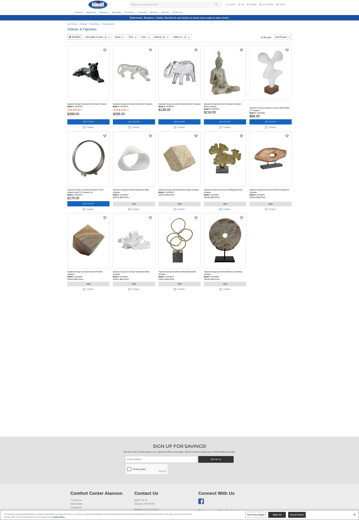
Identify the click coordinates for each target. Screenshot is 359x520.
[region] (179, 515)
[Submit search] (216, 4)
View (134, 204)
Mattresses (91, 12)
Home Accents (109, 24)
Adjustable (116, 12)
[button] (227, 4)
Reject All (277, 515)
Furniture (79, 12)
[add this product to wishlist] (105, 50)
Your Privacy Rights (255, 515)
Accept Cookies (297, 515)
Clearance (103, 12)
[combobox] (98, 37)
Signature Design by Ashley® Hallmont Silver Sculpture (179, 104)
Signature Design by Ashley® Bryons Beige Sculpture (178, 190)
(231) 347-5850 (151, 509)
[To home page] (97, 4)
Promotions (129, 12)
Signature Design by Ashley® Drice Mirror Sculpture (132, 104)
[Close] (354, 515)
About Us (154, 12)
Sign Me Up (216, 459)
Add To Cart (88, 122)
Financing (142, 12)
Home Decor (95, 24)
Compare (90, 127)
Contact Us (177, 12)
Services (165, 12)
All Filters (76, 37)
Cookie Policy (59, 517)
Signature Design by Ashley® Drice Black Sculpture (86, 104)
